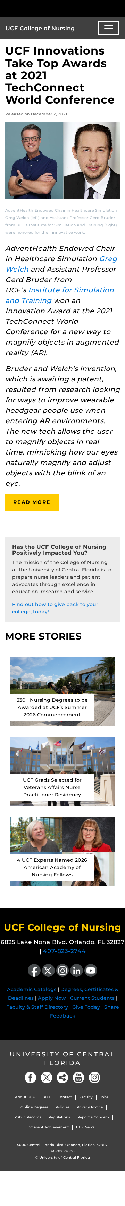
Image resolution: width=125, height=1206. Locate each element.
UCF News (85, 1127)
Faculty (86, 1097)
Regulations (59, 1117)
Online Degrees (34, 1107)
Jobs (104, 1097)
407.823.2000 (63, 1151)
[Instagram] (94, 1077)
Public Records (27, 1117)
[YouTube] (78, 1077)
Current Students (92, 998)
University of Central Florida (62, 1059)
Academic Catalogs (31, 989)
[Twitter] (46, 1077)
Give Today (86, 1007)
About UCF (25, 1097)
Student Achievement (49, 1127)
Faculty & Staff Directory (37, 1007)
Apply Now (52, 998)
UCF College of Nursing (40, 28)
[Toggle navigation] (108, 28)
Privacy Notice (90, 1107)
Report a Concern (93, 1117)
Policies (62, 1107)
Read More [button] (32, 502)
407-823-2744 (64, 951)
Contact (65, 1097)
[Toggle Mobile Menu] (118, 8)
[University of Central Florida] (52, 8)
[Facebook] (30, 1077)
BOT (46, 1097)
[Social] (62, 1077)
